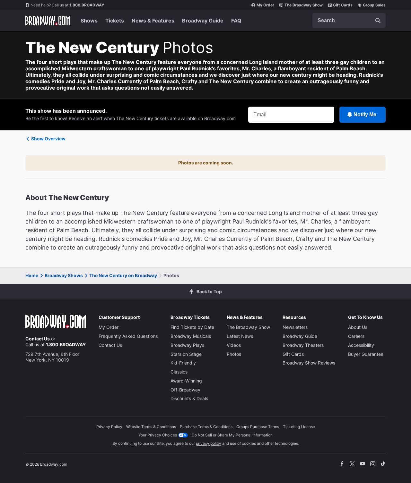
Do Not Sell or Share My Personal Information (232, 435)
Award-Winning (186, 380)
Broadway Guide (202, 20)
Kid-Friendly (183, 362)
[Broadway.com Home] (47, 20)
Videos (234, 345)
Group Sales (374, 5)
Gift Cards (343, 5)
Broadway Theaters (303, 345)
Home (31, 275)
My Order (265, 5)
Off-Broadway (185, 389)
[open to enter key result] (378, 20)
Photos (234, 354)
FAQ (236, 20)
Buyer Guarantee (365, 354)
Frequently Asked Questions (128, 336)
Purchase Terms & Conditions (206, 426)
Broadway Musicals (191, 336)
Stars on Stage (186, 354)
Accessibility (361, 345)
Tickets (114, 20)
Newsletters (295, 327)
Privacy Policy (109, 426)
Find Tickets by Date (192, 327)
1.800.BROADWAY (67, 5)
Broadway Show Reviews (309, 362)
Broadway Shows (64, 275)
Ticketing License (299, 426)
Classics (179, 371)
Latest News (240, 336)
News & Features (153, 20)
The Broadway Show (303, 5)
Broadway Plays (187, 345)
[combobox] (349, 20)
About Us (357, 327)
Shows (89, 20)
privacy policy (208, 443)
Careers (356, 336)
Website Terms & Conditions (151, 426)
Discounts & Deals (189, 398)
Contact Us (37, 338)
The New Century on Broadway (123, 275)
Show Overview (48, 138)
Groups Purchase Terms (257, 426)
